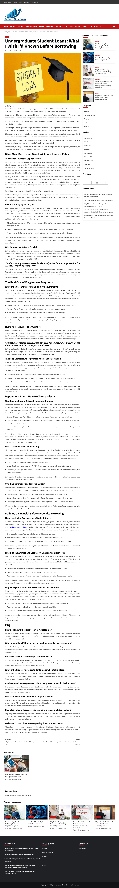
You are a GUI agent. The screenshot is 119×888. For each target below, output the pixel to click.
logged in (16, 795)
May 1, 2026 (15, 50)
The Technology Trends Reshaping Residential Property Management (102, 46)
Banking (12, 26)
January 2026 (88, 160)
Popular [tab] (94, 35)
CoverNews (65, 885)
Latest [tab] (86, 35)
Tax (91, 26)
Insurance (49, 26)
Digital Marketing (31, 26)
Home (6, 26)
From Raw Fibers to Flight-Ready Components (103, 59)
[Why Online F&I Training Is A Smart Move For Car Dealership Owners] (88, 96)
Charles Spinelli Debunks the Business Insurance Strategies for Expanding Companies (104, 85)
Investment (58, 26)
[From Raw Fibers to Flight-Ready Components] (88, 57)
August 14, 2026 (15, 828)
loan (23, 121)
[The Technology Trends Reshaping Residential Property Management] (88, 44)
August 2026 (88, 138)
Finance (15, 2)
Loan (20, 2)
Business (26, 2)
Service (85, 26)
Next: (61, 741)
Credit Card (7, 2)
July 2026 (87, 142)
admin (8, 50)
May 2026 (87, 149)
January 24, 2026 (16, 779)
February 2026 (88, 157)
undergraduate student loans (16, 527)
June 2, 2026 (105, 828)
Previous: (22, 741)
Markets (77, 26)
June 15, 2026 (83, 830)
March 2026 (88, 153)
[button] (114, 26)
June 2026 (87, 145)
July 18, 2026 (60, 828)
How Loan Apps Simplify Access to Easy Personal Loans (33, 191)
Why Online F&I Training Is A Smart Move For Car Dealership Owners (104, 98)
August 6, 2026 (37, 826)
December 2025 (89, 164)
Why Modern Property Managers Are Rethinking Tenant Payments (103, 72)
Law (66, 26)
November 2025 (89, 168)
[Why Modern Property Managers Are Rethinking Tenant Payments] (88, 70)
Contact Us (35, 2)
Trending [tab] (104, 35)
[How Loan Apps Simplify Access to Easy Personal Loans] (16, 763)
